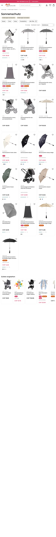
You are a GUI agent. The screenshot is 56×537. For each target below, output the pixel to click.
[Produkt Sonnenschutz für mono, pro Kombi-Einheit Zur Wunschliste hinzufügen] (16, 99)
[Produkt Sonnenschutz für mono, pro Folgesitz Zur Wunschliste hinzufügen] (52, 64)
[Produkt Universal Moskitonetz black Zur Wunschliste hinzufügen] (10, 281)
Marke (3, 21)
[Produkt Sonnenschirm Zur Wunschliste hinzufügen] (52, 99)
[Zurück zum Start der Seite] (52, 526)
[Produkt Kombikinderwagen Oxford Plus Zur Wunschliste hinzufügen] (34, 281)
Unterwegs (3, 9)
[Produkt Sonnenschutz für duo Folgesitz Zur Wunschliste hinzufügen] (34, 99)
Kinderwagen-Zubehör (13, 9)
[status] (29, 5)
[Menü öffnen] (2, 5)
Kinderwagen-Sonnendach (23, 17)
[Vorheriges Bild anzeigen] (2, 36)
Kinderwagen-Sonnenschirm (8, 17)
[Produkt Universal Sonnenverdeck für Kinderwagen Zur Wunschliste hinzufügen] (34, 64)
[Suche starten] (39, 5)
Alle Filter (31, 21)
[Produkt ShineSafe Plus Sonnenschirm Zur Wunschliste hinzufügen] (16, 204)
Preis (9, 21)
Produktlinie (23, 21)
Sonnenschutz (22, 9)
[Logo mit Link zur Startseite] (11, 5)
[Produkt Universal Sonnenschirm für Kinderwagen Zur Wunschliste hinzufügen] (34, 29)
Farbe (15, 21)
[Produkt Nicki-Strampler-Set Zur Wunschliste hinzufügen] (46, 281)
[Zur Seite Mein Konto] (47, 5)
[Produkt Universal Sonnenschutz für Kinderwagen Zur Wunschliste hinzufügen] (16, 64)
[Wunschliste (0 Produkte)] (50, 5)
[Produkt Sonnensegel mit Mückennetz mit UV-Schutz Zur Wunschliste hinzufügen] (34, 169)
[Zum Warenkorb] (53, 5)
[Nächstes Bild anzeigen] (17, 36)
